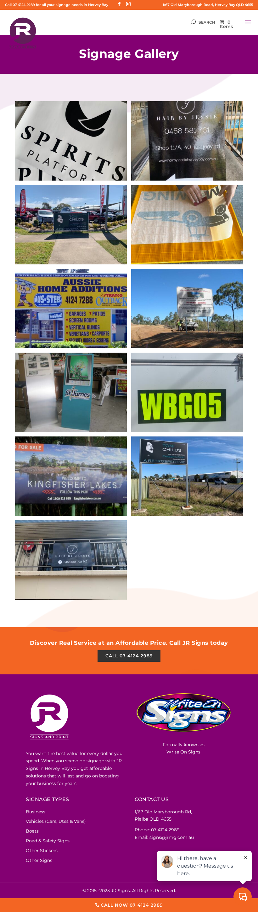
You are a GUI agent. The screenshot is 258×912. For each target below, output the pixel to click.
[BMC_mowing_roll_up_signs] (187, 263)
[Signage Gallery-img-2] (187, 346)
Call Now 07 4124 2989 (132, 905)
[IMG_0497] (71, 598)
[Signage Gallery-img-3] (71, 430)
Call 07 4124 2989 (129, 656)
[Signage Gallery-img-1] (71, 346)
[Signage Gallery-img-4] (71, 514)
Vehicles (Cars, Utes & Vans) (56, 821)
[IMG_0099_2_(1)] (187, 430)
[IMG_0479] (187, 514)
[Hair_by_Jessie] (187, 179)
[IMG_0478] (71, 263)
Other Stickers (42, 850)
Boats (32, 831)
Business (35, 812)
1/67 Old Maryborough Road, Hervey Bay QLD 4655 (208, 5)
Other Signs (39, 860)
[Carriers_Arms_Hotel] (71, 179)
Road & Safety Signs (48, 841)
